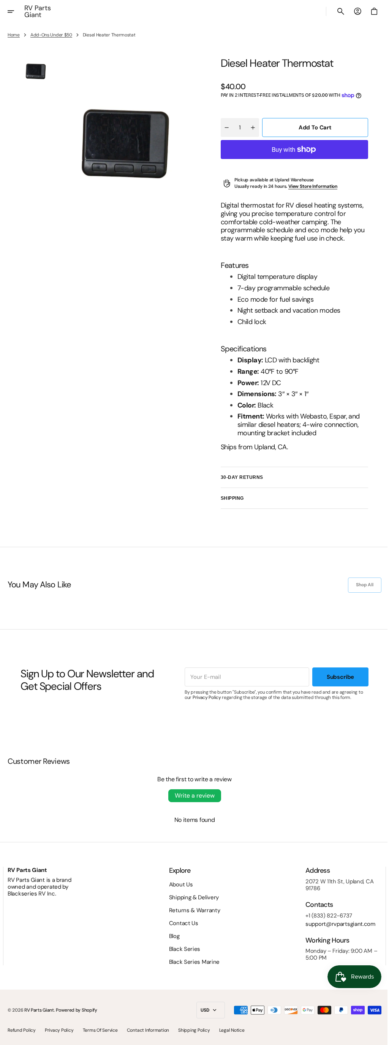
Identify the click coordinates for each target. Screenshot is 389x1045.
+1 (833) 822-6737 (323, 915)
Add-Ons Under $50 (51, 35)
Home (14, 35)
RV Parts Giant (39, 1010)
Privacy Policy (204, 697)
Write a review (192, 795)
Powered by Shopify (76, 1010)
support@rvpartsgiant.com (335, 924)
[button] (16, 11)
